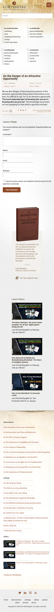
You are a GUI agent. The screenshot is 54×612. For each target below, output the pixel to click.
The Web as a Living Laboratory (15, 488)
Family (32, 58)
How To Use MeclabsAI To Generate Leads (31, 563)
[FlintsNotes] (14, 5)
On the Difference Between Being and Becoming (22, 503)
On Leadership (34, 28)
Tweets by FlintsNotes (12, 575)
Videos (36, 600)
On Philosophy (9, 50)
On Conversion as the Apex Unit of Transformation (22, 462)
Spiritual (33, 61)
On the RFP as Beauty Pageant (15, 437)
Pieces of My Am (9, 526)
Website (6, 171)
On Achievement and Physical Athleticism (19, 432)
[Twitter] (20, 593)
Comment (7, 134)
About (17, 603)
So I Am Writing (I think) (12, 483)
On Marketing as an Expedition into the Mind (20, 457)
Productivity (34, 56)
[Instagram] (30, 593)
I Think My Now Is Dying (12, 531)
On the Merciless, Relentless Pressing (18, 508)
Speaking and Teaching (12, 37)
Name (5, 150)
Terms (34, 603)
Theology (7, 56)
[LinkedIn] (25, 593)
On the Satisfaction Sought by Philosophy (19, 498)
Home (6, 600)
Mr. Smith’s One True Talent (13, 513)
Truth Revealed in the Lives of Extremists (19, 427)
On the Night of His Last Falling (15, 493)
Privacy (25, 603)
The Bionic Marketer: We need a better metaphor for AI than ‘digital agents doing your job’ (27, 324)
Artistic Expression (10, 42)
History (6, 64)
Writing (6, 39)
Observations (16, 600)
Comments (6, 111)
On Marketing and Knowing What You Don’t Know (22, 467)
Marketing (8, 31)
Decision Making (36, 34)
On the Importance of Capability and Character (21, 442)
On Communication (11, 28)
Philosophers (9, 61)
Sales (6, 34)
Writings (28, 600)
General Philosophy (11, 53)
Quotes (45, 600)
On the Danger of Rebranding (14, 447)
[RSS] (36, 593)
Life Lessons (34, 53)
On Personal (34, 50)
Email (5, 160)
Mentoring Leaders (36, 37)
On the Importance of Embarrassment (17, 472)
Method (7, 58)
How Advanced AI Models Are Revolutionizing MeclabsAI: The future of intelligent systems (27, 360)
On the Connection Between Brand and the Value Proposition (26, 452)
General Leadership (36, 31)
